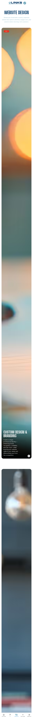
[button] (16, 243)
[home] (15, 3)
